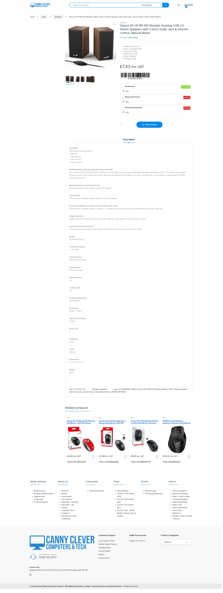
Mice (68, 418)
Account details (104, 551)
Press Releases (123, 491)
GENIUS (134, 389)
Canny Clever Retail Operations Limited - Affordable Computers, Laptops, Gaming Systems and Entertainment (76, 586)
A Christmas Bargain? (180, 499)
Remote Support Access (107, 544)
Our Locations (67, 499)
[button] (114, 24)
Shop (44, 17)
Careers (65, 508)
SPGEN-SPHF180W (119, 392)
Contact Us (66, 513)
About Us (65, 491)
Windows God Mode (180, 494)
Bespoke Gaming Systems (44, 494)
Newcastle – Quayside (70, 502)
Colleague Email (104, 548)
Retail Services (39, 491)
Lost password (103, 558)
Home (32, 17)
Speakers (58, 17)
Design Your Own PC (137, 541)
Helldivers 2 (176, 513)
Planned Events (150, 491)
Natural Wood (105, 392)
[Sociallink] (30, 574)
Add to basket (151, 125)
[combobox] (104, 5)
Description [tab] (129, 139)
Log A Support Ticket (106, 541)
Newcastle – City (68, 505)
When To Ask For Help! (181, 496)
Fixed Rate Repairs (41, 502)
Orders (101, 554)
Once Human (177, 510)
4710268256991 (124, 389)
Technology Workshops (154, 494)
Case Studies (66, 496)
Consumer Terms (68, 510)
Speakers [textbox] (175, 542)
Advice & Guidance (179, 491)
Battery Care (177, 505)
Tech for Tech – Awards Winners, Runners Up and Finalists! (126, 513)
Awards (64, 494)
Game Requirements (180, 502)
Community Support (96, 491)
